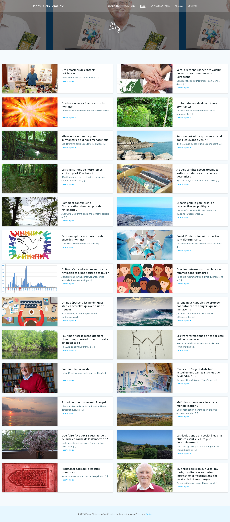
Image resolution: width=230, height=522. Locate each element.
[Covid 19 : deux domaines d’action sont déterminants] (144, 244)
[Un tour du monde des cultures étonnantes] (144, 111)
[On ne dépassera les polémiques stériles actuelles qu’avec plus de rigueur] (30, 311)
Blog (142, 6)
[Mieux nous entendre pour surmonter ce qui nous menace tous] (30, 145)
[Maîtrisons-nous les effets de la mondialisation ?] (144, 411)
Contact (192, 6)
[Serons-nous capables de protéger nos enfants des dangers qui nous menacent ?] (144, 311)
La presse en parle (160, 6)
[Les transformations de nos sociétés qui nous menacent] (144, 344)
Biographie (113, 6)
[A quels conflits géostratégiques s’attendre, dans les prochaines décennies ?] (144, 178)
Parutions (129, 6)
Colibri (149, 514)
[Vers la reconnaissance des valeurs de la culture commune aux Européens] (144, 78)
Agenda (178, 6)
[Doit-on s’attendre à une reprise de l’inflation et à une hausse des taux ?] (30, 278)
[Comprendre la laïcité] (30, 377)
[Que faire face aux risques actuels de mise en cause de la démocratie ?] (30, 444)
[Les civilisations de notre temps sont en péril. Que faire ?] (30, 178)
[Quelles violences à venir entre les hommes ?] (30, 111)
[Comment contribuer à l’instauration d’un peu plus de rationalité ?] (30, 211)
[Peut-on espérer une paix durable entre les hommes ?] (30, 244)
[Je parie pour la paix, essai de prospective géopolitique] (144, 211)
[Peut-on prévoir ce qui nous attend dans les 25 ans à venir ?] (144, 145)
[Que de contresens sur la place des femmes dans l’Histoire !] (144, 278)
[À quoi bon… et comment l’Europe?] (30, 411)
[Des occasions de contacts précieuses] (30, 78)
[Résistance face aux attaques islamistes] (30, 477)
